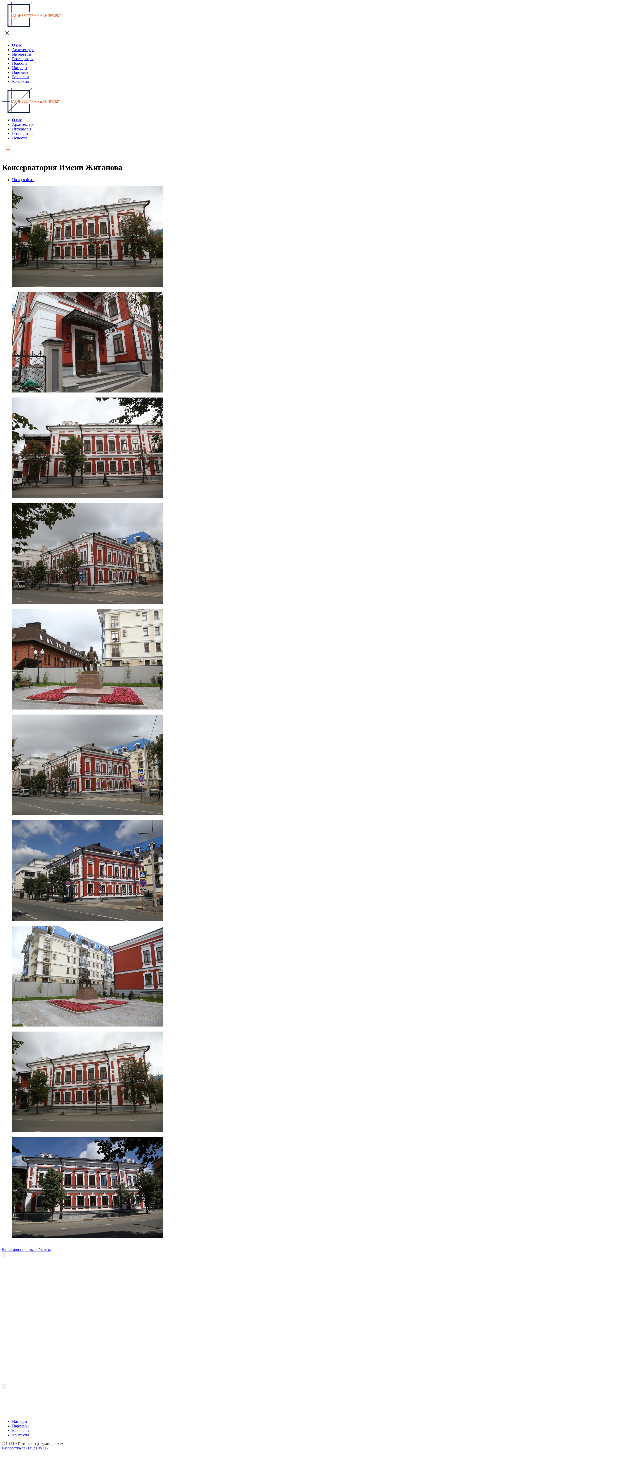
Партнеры (20, 72)
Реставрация (22, 59)
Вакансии (20, 77)
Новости (19, 63)
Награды (19, 68)
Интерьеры (21, 54)
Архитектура (23, 50)
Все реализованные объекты (26, 1249)
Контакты (20, 81)
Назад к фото (23, 180)
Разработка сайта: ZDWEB (25, 1448)
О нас (17, 45)
